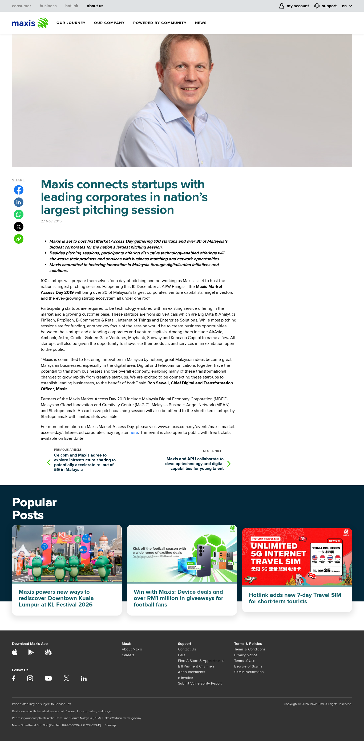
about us (95, 6)
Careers (128, 655)
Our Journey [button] (71, 23)
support (329, 6)
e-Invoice (185, 677)
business (48, 6)
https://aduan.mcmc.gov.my (122, 718)
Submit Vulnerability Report (200, 683)
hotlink (71, 6)
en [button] (344, 6)
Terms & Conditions (249, 649)
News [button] (201, 23)
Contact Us (187, 649)
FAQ (181, 655)
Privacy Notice (245, 655)
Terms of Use (244, 660)
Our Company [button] (109, 23)
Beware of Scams (248, 666)
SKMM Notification (249, 672)
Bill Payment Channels (196, 666)
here (134, 432)
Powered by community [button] (160, 23)
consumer (21, 6)
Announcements (191, 672)
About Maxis (132, 649)
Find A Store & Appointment (201, 660)
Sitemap (110, 725)
